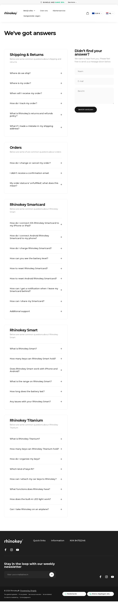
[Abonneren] (51, 574)
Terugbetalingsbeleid (10, 594)
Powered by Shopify (28, 591)
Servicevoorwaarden (34, 594)
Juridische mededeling (11, 597)
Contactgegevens (25, 597)
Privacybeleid (23, 594)
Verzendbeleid (47, 594)
